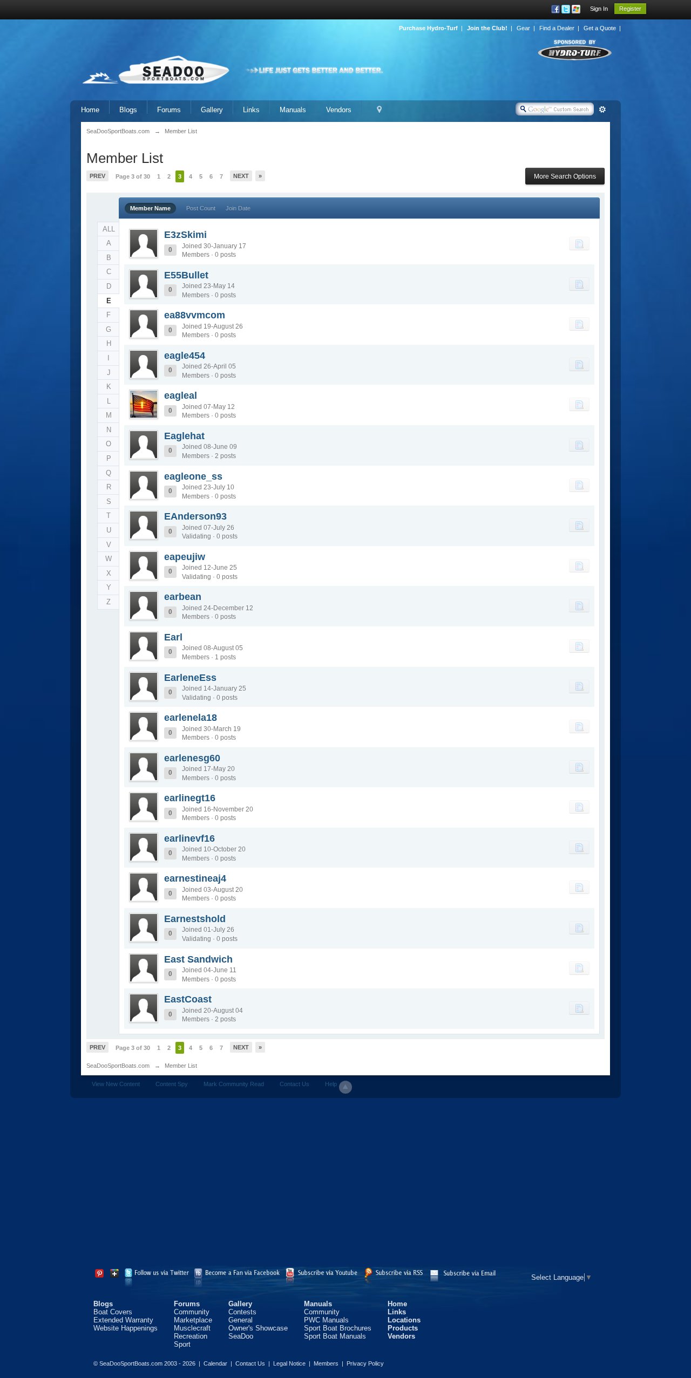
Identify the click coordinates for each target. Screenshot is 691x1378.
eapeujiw (184, 556)
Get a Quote (600, 28)
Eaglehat (184, 436)
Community (191, 1312)
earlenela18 (190, 717)
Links (251, 110)
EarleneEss (190, 677)
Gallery (212, 110)
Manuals (293, 110)
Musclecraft (192, 1328)
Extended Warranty (123, 1320)
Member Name (150, 208)
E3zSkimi (185, 234)
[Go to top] (345, 1087)
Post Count (200, 208)
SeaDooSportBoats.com (118, 1065)
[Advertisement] (345, 1184)
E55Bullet (186, 275)
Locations (404, 1320)
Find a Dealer (556, 28)
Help (331, 1084)
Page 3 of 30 (133, 176)
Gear (523, 28)
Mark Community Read (234, 1084)
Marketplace (193, 1320)
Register (630, 8)
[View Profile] (143, 243)
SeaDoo (240, 1336)
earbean (182, 596)
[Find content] (579, 243)
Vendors (338, 110)
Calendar (215, 1363)
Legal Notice (289, 1363)
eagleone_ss (193, 476)
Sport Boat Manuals (335, 1336)
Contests (242, 1312)
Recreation (190, 1336)
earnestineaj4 (195, 878)
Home (90, 110)
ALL (109, 229)
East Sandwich (198, 959)
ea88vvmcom (194, 315)
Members (326, 1363)
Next (241, 176)
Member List (181, 1065)
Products (403, 1328)
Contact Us (294, 1084)
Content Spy (171, 1084)
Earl (173, 637)
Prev (97, 176)
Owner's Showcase (258, 1328)
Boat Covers (112, 1312)
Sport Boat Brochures (337, 1328)
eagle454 (184, 355)
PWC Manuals (326, 1320)
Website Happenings (125, 1328)
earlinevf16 (189, 838)
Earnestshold (195, 918)
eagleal (180, 395)
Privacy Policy (365, 1363)
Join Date (238, 208)
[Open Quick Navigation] (379, 110)
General (240, 1320)
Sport (182, 1344)
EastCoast (188, 999)
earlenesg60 (192, 758)
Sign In (599, 8)
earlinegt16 (189, 798)
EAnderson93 (195, 516)
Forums (169, 110)
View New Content (116, 1084)
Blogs (128, 110)
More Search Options (565, 176)
